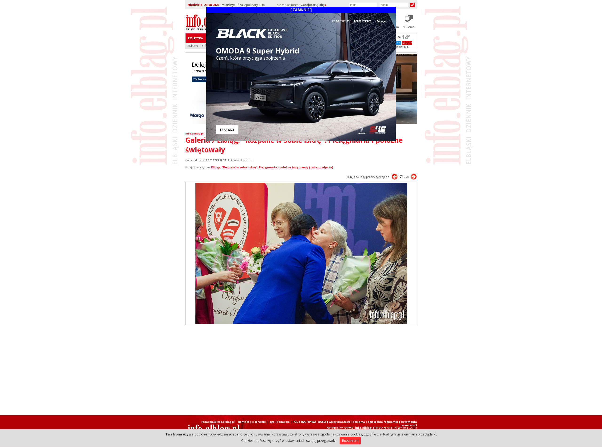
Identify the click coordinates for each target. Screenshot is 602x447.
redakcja (283, 421)
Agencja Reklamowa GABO (399, 428)
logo (271, 421)
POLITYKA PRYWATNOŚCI (309, 421)
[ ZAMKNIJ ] (301, 10)
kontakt (243, 421)
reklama (359, 421)
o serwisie (259, 421)
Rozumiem (350, 440)
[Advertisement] (301, 370)
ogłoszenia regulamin (383, 421)
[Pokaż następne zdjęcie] (413, 176)
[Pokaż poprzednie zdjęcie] (394, 176)
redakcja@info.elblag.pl (218, 421)
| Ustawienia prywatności (408, 423)
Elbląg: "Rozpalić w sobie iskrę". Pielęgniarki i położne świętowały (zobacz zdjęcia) (272, 167)
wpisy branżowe (339, 421)
